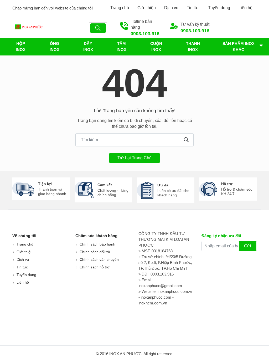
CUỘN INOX (156, 46)
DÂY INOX (88, 46)
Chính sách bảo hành (97, 244)
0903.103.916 (145, 33)
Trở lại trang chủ (134, 158)
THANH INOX (193, 46)
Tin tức (193, 8)
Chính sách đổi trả (95, 252)
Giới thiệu (146, 8)
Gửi (247, 246)
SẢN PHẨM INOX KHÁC (239, 46)
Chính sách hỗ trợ (95, 267)
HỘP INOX (20, 46)
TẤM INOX (121, 46)
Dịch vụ (171, 8)
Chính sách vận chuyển (99, 259)
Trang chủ (119, 8)
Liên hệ (245, 8)
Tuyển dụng (219, 8)
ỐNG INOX (54, 46)
